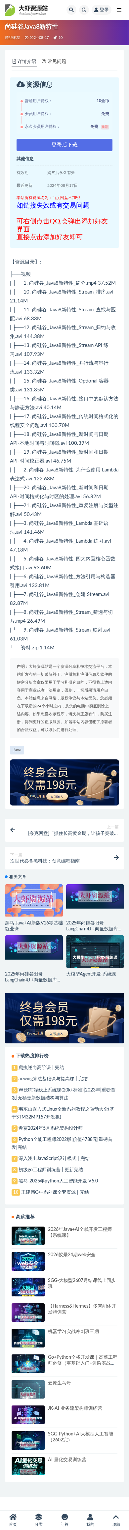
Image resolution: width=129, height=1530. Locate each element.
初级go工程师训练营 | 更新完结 (51, 1170)
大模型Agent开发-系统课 (91, 974)
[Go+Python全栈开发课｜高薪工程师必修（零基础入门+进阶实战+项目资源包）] (28, 1369)
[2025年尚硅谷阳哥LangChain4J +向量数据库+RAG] (95, 896)
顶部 (116, 1524)
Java (51, 283)
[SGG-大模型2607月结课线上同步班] (28, 1292)
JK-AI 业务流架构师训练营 (75, 1408)
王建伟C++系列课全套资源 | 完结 (55, 1192)
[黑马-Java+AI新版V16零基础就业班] (34, 900)
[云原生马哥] (28, 1395)
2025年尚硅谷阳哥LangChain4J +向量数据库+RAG (92, 929)
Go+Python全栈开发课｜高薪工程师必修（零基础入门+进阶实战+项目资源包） (82, 1363)
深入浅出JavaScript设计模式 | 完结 (54, 1158)
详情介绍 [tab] (27, 61)
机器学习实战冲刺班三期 (73, 1331)
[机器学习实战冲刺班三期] (28, 1344)
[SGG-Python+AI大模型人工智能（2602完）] (28, 1445)
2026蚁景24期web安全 (72, 1255)
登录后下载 (64, 145)
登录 (104, 10)
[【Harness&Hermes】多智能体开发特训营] (28, 1318)
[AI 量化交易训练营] (28, 1472)
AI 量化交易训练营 (67, 1460)
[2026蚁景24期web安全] (28, 1265)
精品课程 (12, 38)
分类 (39, 1524)
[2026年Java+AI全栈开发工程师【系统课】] (28, 1242)
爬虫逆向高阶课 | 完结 (41, 1067)
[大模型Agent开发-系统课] (95, 960)
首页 (13, 1524)
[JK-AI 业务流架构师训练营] (28, 1420)
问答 (64, 1524)
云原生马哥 (59, 1383)
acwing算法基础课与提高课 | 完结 (53, 1079)
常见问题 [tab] (57, 61)
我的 (90, 1524)
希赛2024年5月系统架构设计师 (51, 1128)
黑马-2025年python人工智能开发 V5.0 (58, 1181)
